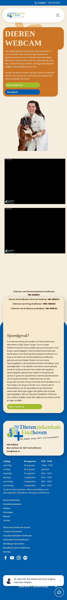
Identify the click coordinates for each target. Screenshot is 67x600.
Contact (6, 520)
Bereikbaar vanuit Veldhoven (16, 547)
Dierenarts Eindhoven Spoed (16, 527)
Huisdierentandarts (12, 504)
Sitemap (7, 551)
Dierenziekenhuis (11, 500)
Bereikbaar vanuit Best (13, 543)
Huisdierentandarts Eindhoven (17, 535)
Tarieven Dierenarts (12, 531)
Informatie (8, 512)
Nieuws (6, 516)
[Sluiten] (60, 580)
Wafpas (6, 508)
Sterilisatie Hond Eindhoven (16, 539)
